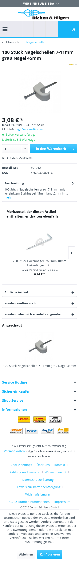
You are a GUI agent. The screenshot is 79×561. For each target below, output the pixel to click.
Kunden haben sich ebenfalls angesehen (33, 314)
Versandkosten (14, 451)
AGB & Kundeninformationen (29, 502)
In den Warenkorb (51, 148)
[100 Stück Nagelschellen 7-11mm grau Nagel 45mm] (39, 347)
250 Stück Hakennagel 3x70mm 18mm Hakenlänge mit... (39, 263)
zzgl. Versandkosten (29, 129)
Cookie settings (21, 465)
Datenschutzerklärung (38, 480)
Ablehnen (26, 554)
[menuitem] (6, 25)
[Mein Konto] (51, 29)
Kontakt (59, 465)
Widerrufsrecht (55, 472)
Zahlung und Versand (25, 472)
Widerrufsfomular (38, 494)
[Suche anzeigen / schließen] (28, 29)
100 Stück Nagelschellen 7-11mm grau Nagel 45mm (39, 366)
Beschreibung (14, 183)
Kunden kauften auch (20, 303)
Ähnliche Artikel (16, 292)
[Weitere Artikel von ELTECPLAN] (73, 64)
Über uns (43, 465)
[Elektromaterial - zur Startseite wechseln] (43, 15)
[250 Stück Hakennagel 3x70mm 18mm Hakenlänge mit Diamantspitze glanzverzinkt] (39, 242)
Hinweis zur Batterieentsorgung (38, 487)
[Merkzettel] (38, 29)
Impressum (62, 502)
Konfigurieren (50, 554)
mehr (8, 197)
